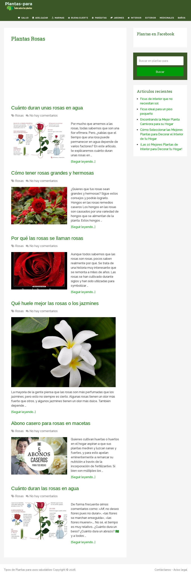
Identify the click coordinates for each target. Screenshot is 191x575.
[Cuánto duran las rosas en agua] (39, 521)
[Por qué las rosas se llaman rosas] (39, 270)
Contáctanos (163, 569)
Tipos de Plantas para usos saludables (28, 569)
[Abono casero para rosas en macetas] (39, 456)
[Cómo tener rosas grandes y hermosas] (39, 205)
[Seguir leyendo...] (83, 161)
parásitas (100, 18)
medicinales (167, 18)
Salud (25, 18)
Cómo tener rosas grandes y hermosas (52, 173)
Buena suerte (79, 18)
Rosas (19, 115)
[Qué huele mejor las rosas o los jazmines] (63, 352)
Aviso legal (180, 569)
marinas (59, 18)
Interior (135, 18)
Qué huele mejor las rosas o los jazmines (55, 303)
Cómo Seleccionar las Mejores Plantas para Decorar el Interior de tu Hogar (161, 134)
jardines (118, 18)
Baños (181, 18)
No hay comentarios (43, 115)
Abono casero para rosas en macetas (50, 423)
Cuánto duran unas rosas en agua (47, 108)
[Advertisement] (46, 73)
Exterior (150, 18)
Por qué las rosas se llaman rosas (47, 238)
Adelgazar (41, 18)
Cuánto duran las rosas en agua (45, 488)
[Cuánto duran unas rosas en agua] (39, 140)
